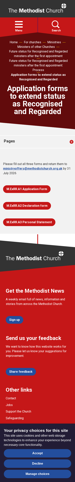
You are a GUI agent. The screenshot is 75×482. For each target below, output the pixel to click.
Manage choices (37, 473)
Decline (37, 463)
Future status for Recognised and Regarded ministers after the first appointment (38, 54)
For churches (32, 42)
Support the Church (18, 411)
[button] (19, 24)
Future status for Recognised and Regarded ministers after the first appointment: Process (38, 65)
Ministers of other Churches (36, 47)
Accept (37, 453)
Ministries (54, 42)
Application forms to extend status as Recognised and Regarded (38, 77)
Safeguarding (15, 418)
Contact (11, 398)
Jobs (9, 405)
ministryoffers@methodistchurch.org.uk (32, 168)
